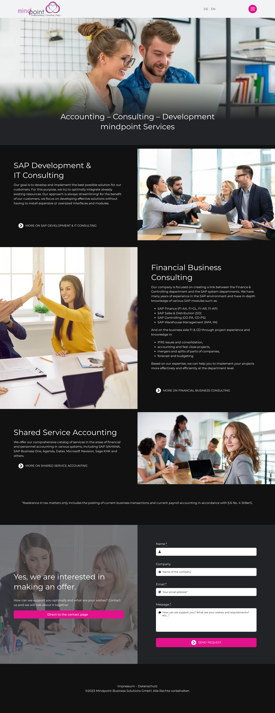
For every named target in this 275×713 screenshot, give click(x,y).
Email (161, 584)
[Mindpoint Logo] (39, 3)
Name (161, 544)
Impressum (126, 686)
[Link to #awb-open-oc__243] (252, 9)
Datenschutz (148, 686)
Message (163, 604)
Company (163, 564)
